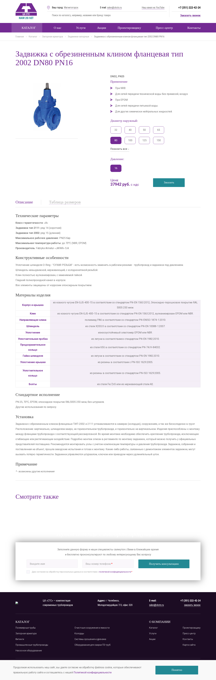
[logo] (26, 11)
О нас (57, 27)
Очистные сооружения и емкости (92, 627)
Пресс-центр (164, 27)
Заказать (169, 182)
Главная (19, 36)
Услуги (81, 27)
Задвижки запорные (78, 36)
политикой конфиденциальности (115, 572)
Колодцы (79, 633)
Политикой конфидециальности (92, 672)
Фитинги (19, 639)
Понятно (177, 669)
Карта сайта (189, 645)
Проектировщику (129, 27)
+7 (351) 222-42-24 (189, 7)
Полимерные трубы (25, 627)
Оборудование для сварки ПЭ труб (92, 645)
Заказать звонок (190, 15)
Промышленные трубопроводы (31, 645)
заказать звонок (192, 605)
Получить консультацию (164, 563)
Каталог (29, 27)
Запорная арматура (52, 36)
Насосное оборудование (28, 650)
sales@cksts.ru (114, 7)
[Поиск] (49, 15)
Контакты (194, 27)
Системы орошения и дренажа (90, 639)
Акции (101, 27)
